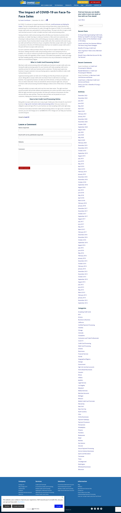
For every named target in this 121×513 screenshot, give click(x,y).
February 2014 (82, 266)
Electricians (81, 351)
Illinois (80, 375)
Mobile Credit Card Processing (43, 488)
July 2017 (81, 221)
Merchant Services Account (25, 492)
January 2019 (82, 174)
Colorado (80, 333)
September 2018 (83, 185)
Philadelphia (81, 427)
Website (21, 142)
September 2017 (83, 216)
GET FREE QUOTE (95, 2)
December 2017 (82, 208)
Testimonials (59, 5)
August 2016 (81, 245)
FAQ (82, 5)
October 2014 (82, 263)
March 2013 (81, 292)
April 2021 (81, 108)
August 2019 (81, 156)
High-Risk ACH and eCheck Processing (45, 492)
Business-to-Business (84, 320)
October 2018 (82, 182)
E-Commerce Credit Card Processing (44, 486)
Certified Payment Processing (86, 325)
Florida (80, 356)
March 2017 (81, 229)
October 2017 (82, 213)
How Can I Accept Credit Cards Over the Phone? (89, 496)
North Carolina (82, 411)
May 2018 (81, 195)
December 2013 (82, 271)
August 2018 (81, 187)
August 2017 (81, 219)
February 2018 (82, 203)
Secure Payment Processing (86, 448)
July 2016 (81, 248)
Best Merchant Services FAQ (85, 488)
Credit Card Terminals (41, 484)
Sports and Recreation (84, 453)
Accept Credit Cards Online (42, 494)
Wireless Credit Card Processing (65, 488)
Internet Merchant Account (64, 486)
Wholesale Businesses (84, 467)
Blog (79, 484)
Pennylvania (81, 425)
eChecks (80, 348)
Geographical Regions (84, 359)
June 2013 (81, 287)
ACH (79, 314)
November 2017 (82, 211)
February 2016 (82, 255)
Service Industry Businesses (86, 451)
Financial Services (83, 354)
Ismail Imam (81, 80)
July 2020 (81, 132)
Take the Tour (83, 2)
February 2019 (82, 171)
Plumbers (81, 432)
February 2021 (82, 114)
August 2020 (81, 129)
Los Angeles (81, 385)
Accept (59, 506)
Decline (7, 506)
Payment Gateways (83, 419)
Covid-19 (26, 117)
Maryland (81, 388)
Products (68, 5)
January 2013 (82, 297)
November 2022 (82, 98)
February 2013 (82, 295)
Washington (81, 464)
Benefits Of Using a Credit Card (87, 48)
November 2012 (82, 300)
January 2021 (82, 116)
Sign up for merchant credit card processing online (39, 104)
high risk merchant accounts (86, 367)
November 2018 (82, 179)
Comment (22, 149)
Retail (79, 438)
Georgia (80, 362)
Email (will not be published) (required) (31, 135)
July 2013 (81, 284)
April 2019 (81, 166)
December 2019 (82, 145)
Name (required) (24, 127)
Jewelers (80, 380)
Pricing (76, 5)
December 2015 (82, 261)
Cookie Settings (18, 506)
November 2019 (82, 148)
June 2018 (81, 192)
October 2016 (82, 240)
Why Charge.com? (46, 5)
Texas (79, 459)
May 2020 (81, 137)
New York (81, 406)
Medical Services (82, 390)
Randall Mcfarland (83, 71)
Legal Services (82, 383)
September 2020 (83, 127)
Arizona (80, 317)
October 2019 (82, 150)
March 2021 (81, 111)
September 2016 (83, 242)
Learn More (81, 20)
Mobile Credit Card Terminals (86, 401)
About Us (21, 494)
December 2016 (82, 234)
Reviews (80, 440)
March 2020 (81, 140)
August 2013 (81, 282)
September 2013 (83, 279)
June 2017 (81, 224)
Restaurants (81, 435)
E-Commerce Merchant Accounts (66, 484)
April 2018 (81, 198)
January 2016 (82, 258)
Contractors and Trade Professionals (88, 338)
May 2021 (81, 106)
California (81, 322)
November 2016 (82, 237)
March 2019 (81, 169)
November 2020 (82, 122)
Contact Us (97, 5)
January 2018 (82, 206)
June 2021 (81, 103)
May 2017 (81, 227)
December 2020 (82, 119)
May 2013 (81, 290)
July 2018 (81, 190)
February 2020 (82, 143)
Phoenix (80, 430)
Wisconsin (81, 469)
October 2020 (82, 124)
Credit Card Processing (84, 343)
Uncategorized (82, 461)
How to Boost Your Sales (84, 492)
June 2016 (81, 250)
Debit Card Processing (84, 346)
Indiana (80, 377)
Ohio (79, 414)
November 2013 (82, 274)
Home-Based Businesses (85, 369)
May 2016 (81, 253)
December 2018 (82, 177)
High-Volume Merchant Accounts (66, 490)
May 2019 (81, 164)
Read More (21, 502)
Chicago (80, 330)
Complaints (81, 335)
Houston (80, 372)
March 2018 (81, 200)
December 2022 (82, 95)
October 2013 (82, 276)
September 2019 (83, 153)
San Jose (80, 446)
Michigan (80, 396)
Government (81, 364)
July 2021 (81, 101)
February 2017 (82, 232)
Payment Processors (84, 422)
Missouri (80, 398)
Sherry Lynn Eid (82, 84)
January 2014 (82, 269)
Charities (80, 327)
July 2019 (81, 158)
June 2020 (81, 135)
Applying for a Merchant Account (44, 490)
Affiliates (89, 5)
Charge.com (21, 484)
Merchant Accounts (83, 393)
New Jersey (81, 404)
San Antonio (81, 443)
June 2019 (81, 161)
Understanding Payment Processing (86, 494)
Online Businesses (83, 417)
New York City (82, 409)
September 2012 (83, 303)
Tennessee (81, 456)
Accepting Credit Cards (84, 312)
